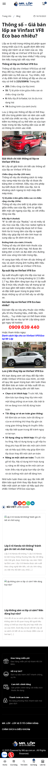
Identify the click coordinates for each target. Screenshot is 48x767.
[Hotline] (11, 755)
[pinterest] (20, 503)
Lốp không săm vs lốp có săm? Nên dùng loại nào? (23, 612)
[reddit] (24, 503)
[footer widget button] (20, 723)
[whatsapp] (28, 503)
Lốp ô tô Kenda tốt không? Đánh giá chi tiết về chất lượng (22, 547)
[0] (43, 3)
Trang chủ (6, 16)
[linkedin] (32, 503)
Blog (18, 16)
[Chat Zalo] (4, 755)
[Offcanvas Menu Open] (4, 4)
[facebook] (15, 503)
